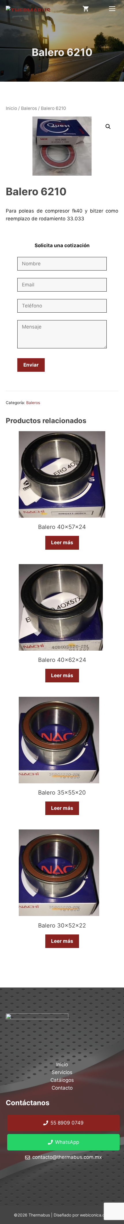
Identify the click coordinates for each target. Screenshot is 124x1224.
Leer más (62, 542)
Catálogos (62, 1080)
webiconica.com (95, 1214)
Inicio (11, 108)
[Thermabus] (28, 8)
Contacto (62, 1088)
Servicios (62, 1072)
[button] (108, 126)
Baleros (29, 108)
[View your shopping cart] (85, 8)
